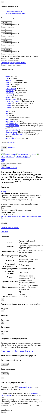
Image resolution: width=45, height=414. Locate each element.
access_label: (10, 138)
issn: (7, 113)
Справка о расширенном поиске (13, 63)
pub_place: (10, 91)
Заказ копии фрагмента (24, 351)
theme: (8, 87)
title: (7, 78)
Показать (4, 232)
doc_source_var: (12, 124)
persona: (9, 95)
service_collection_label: (14, 134)
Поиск (4, 147)
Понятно (5, 364)
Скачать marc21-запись (10, 228)
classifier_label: (11, 132)
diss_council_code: (12, 101)
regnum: (9, 103)
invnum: (9, 105)
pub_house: (10, 93)
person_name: (11, 89)
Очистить (11, 147)
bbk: (7, 115)
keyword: (9, 82)
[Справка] (31, 157)
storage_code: (11, 99)
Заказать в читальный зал (11, 216)
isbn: (7, 111)
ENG (3, 159)
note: (7, 84)
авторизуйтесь (25, 387)
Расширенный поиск (14, 11)
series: (8, 97)
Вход (3, 161)
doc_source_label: (12, 126)
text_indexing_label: (13, 130)
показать (11, 143)
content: (8, 80)
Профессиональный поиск (16, 13)
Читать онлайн (7, 351)
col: (7, 119)
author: (8, 76)
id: (6, 117)
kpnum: (8, 107)
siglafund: (9, 122)
